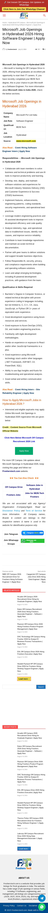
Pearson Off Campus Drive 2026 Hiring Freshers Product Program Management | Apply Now (30, 626)
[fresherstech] (4, 49)
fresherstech (12, 49)
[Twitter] (42, 898)
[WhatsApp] (29, 55)
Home (4, 23)
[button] (4, 15)
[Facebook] (12, 55)
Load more (23, 679)
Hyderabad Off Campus (16, 23)
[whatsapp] (42, 907)
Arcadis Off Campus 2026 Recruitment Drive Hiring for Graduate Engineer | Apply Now (29, 599)
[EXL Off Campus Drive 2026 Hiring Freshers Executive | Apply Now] (8, 655)
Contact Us (21, 905)
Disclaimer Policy (11, 511)
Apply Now (24, 451)
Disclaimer (33, 905)
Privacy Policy (9, 905)
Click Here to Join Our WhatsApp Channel (24, 9)
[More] (35, 55)
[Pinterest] (24, 55)
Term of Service (34, 511)
